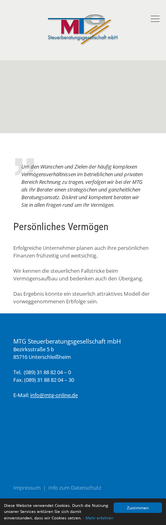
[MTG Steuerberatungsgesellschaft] (83, 28)
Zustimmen (138, 508)
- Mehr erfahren (98, 518)
